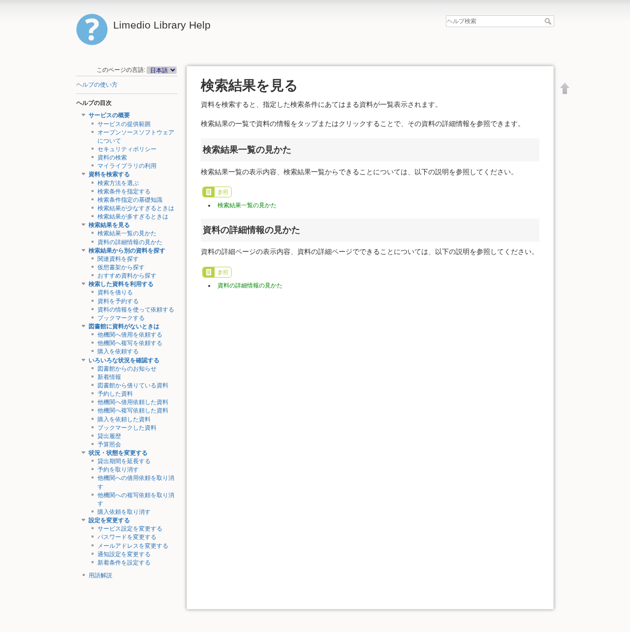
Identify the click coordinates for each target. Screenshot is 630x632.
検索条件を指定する (124, 191)
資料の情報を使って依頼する (135, 309)
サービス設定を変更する (129, 528)
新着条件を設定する (124, 562)
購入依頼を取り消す (124, 511)
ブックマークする (121, 318)
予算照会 (109, 444)
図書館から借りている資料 (132, 385)
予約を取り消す (118, 469)
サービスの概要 (109, 115)
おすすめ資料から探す (127, 275)
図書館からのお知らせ (127, 368)
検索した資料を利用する (121, 284)
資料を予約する (118, 301)
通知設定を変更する (124, 554)
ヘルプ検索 (549, 21)
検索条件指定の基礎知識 (129, 199)
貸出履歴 (109, 436)
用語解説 (100, 575)
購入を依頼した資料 (124, 419)
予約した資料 (115, 393)
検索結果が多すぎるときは (132, 216)
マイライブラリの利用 (127, 165)
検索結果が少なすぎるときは (135, 208)
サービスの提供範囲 (124, 124)
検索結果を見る (109, 224)
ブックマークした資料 (127, 427)
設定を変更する (109, 520)
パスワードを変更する (127, 537)
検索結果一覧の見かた (127, 233)
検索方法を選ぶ (118, 183)
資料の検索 (112, 157)
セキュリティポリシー (127, 149)
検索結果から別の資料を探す (127, 250)
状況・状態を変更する (118, 452)
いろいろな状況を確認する (124, 360)
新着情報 (109, 377)
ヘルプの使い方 (97, 84)
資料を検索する (109, 174)
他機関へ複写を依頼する (129, 343)
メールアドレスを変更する (132, 545)
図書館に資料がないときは (124, 326)
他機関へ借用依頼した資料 (132, 402)
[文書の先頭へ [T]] (565, 88)
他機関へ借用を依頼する (129, 334)
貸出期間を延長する (124, 461)
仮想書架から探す (121, 267)
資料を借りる (115, 292)
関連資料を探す (118, 258)
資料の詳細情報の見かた (129, 242)
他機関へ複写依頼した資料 (132, 410)
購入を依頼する (118, 351)
